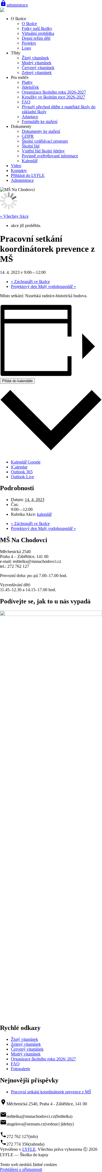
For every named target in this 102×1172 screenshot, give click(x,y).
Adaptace (30, 116)
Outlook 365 (22, 472)
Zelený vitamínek (37, 72)
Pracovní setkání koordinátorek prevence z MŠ (51, 1092)
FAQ (26, 102)
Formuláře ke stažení (39, 121)
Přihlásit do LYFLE (28, 175)
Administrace (22, 180)
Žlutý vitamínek (35, 58)
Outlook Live (22, 476)
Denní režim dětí (36, 38)
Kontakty (19, 170)
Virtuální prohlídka (38, 33)
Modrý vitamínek (36, 62)
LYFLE (29, 1149)
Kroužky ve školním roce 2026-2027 (53, 97)
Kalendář (30, 160)
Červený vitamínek (38, 67)
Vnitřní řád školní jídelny (43, 151)
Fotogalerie (20, 1068)
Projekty (29, 43)
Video (16, 165)
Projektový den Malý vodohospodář (43, 286)
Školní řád (30, 146)
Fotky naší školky (37, 28)
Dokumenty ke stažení (41, 131)
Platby (27, 82)
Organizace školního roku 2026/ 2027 (43, 1059)
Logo (26, 48)
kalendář (44, 514)
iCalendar (19, 467)
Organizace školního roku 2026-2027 (54, 92)
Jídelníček (30, 87)
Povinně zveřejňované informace (50, 156)
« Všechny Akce (14, 216)
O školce (29, 23)
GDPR (28, 136)
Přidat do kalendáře (17, 381)
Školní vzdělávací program (45, 141)
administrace (14, 5)
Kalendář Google (26, 462)
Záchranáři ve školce (30, 281)
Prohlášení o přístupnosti (21, 1169)
